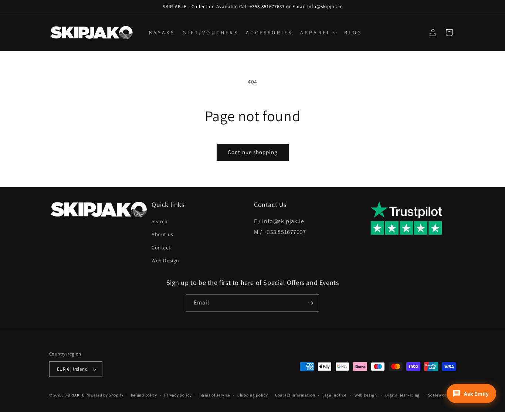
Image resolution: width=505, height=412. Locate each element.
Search (160, 221)
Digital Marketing (402, 395)
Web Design (165, 260)
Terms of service (214, 395)
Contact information (295, 395)
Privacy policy (178, 395)
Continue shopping (253, 152)
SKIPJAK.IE (75, 395)
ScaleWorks (439, 395)
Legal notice (334, 395)
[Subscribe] (310, 302)
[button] (318, 32)
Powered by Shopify (104, 395)
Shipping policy (252, 395)
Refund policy (144, 395)
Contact (161, 247)
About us (162, 234)
